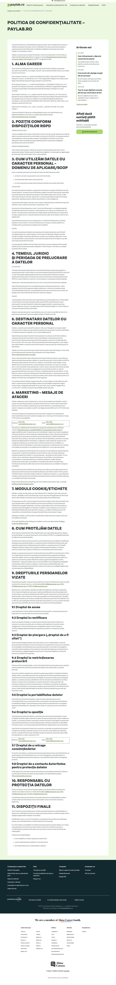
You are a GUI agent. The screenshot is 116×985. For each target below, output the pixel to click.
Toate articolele (81, 104)
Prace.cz (23, 940)
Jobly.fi (84, 931)
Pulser (68, 945)
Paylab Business (93, 5)
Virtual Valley (70, 943)
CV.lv (52, 934)
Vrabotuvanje (70, 937)
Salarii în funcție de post (35, 5)
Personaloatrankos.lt (57, 948)
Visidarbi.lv (54, 943)
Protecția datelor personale (56, 900)
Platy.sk (38, 945)
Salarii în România (13, 870)
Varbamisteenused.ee (57, 954)
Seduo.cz (39, 937)
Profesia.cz (24, 937)
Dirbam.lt (54, 940)
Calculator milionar (14, 882)
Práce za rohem (25, 945)
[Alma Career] (58, 964)
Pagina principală (13, 11)
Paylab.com (39, 948)
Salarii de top (11, 888)
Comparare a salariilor (77, 5)
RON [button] (103, 5)
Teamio (38, 934)
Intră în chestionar (90, 132)
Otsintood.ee (55, 945)
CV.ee (53, 937)
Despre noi (37, 879)
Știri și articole (90, 873)
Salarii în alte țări (13, 879)
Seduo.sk (38, 940)
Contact (88, 870)
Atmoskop (24, 948)
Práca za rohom (25, 943)
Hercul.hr (69, 940)
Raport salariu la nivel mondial (69, 870)
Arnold (38, 931)
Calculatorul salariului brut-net (56, 5)
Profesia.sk (24, 934)
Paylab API (62, 877)
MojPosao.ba (70, 934)
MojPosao (69, 931)
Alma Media (65, 908)
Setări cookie (79, 900)
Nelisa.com (24, 951)
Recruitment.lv (55, 951)
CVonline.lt (54, 931)
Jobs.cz (23, 931)
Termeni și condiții (39, 870)
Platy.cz (38, 943)
